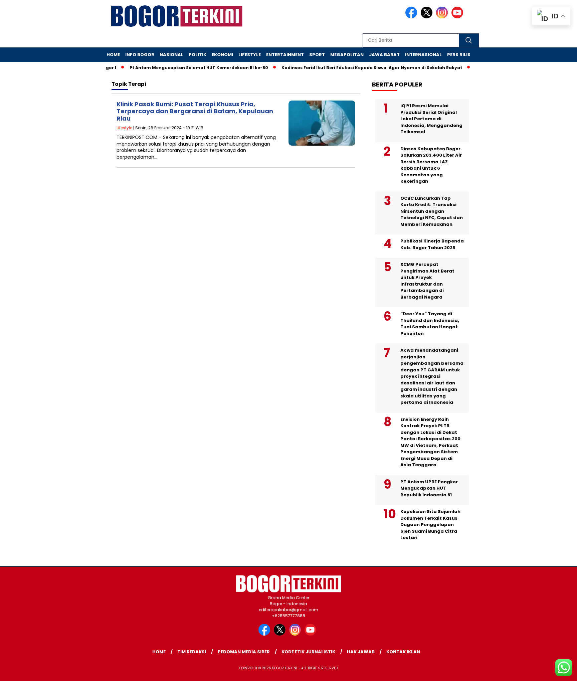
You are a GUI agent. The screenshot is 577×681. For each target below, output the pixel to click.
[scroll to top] (554, 670)
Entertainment (285, 54)
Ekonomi (222, 54)
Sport (317, 54)
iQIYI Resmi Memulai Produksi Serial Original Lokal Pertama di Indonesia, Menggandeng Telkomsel (431, 119)
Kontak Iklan (403, 652)
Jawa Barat (384, 54)
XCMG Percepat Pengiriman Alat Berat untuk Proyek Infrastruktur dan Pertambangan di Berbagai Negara (427, 280)
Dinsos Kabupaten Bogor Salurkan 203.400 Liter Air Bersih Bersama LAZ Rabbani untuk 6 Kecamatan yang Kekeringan (431, 165)
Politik (197, 54)
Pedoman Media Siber (244, 652)
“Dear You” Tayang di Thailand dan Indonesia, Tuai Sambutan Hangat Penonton (429, 324)
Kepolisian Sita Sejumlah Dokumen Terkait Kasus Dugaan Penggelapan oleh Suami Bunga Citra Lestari (430, 524)
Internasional (423, 54)
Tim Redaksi (191, 652)
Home (113, 54)
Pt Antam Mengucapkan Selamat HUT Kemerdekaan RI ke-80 (189, 67)
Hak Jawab (361, 652)
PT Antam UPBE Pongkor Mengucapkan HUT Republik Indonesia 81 (429, 488)
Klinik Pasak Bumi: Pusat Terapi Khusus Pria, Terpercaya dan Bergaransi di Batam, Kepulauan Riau (195, 111)
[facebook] (412, 16)
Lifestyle (249, 54)
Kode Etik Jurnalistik (308, 652)
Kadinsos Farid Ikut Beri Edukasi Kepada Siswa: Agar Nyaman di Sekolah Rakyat (362, 67)
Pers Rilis (458, 54)
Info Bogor (139, 54)
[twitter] (428, 16)
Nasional (171, 54)
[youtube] (458, 16)
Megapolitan (347, 54)
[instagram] (443, 16)
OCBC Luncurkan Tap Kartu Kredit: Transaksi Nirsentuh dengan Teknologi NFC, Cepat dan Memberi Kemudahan (431, 211)
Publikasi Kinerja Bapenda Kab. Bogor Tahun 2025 (432, 244)
